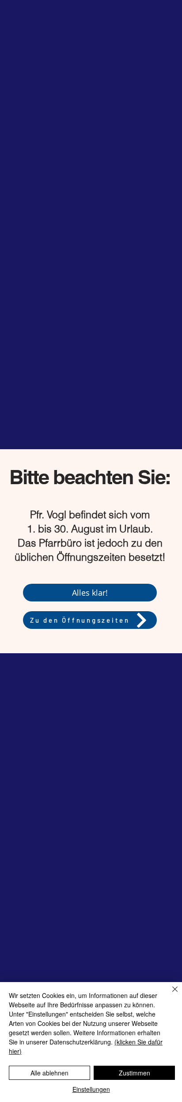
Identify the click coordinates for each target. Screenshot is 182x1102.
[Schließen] (169, 994)
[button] (90, 592)
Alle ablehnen (49, 1072)
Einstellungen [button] (91, 1089)
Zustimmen (134, 1072)
